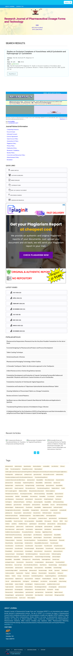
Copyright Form (16, 185)
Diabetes (7, 575)
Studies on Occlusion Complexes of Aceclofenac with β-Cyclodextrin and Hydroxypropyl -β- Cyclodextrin (36, 52)
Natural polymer (38, 469)
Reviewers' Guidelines (13, 150)
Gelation (7, 523)
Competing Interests (13, 129)
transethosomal (29, 545)
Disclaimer (10, 159)
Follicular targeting (56, 554)
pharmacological (9, 507)
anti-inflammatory (9, 499)
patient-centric (8, 488)
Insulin (63, 488)
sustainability (46, 466)
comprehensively (19, 485)
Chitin (6, 469)
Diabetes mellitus (23, 490)
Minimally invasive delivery (11, 493)
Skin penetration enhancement (36, 490)
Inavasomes (19, 540)
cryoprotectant (53, 510)
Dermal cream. (56, 559)
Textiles (13, 575)
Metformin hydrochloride (11, 515)
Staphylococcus (19, 578)
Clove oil (55, 578)
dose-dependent (39, 595)
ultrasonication (44, 510)
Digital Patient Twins (47, 532)
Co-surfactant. (50, 496)
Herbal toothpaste (46, 578)
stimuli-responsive (19, 488)
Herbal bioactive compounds (12, 556)
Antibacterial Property (19, 501)
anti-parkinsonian (58, 545)
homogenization (35, 510)
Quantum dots (19, 573)
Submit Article (14, 170)
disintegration (26, 504)
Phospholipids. (8, 551)
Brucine (52, 504)
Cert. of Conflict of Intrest (19, 190)
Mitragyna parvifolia (59, 595)
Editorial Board (31, 649)
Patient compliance (50, 490)
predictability (57, 526)
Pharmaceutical (9, 592)
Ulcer (66, 521)
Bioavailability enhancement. (41, 543)
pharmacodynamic (62, 523)
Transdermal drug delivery (41, 477)
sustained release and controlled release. (15, 480)
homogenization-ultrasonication (13, 510)
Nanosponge (18, 482)
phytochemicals (18, 537)
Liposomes (57, 570)
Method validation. (19, 592)
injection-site (57, 482)
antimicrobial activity (16, 581)
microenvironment (18, 551)
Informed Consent (12, 134)
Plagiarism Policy (11, 143)
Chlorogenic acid (26, 559)
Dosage (57, 589)
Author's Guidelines (17, 175)
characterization (60, 480)
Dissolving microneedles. (26, 493)
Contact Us (19, 6)
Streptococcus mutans (40, 584)
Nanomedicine (52, 573)
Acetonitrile (50, 589)
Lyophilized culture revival (53, 584)
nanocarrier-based (9, 554)
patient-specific (20, 529)
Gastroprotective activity (11, 597)
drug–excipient (38, 545)
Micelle (50, 570)
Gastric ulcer (22, 597)
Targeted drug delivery (28, 482)
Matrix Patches (8, 564)
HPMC (61, 521)
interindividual (41, 523)
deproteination (27, 466)
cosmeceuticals (9, 548)
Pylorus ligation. (31, 597)
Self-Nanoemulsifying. (62, 504)
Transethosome (49, 548)
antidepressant (18, 474)
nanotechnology (40, 485)
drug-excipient (17, 512)
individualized (47, 529)
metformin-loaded (58, 507)
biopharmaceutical (47, 507)
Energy (19, 575)
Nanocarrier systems (45, 554)
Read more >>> (63, 119)
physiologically (38, 526)
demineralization (37, 466)
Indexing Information (17, 200)
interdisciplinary (63, 564)
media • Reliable (9, 584)
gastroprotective (39, 592)
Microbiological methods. (41, 586)
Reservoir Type (18, 564)
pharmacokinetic (50, 485)
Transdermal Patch (60, 562)
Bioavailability (25, 496)
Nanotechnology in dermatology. (42, 556)
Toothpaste (37, 578)
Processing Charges (16, 195)
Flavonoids (61, 540)
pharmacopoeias (50, 562)
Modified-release (23, 523)
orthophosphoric (29, 589)
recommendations (39, 562)
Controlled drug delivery (37, 575)
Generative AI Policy (12, 141)
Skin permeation (40, 548)
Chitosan (62, 466)
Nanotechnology (19, 543)
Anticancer (60, 573)
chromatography (52, 586)
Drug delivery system (27, 469)
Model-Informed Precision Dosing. (13, 534)
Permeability (42, 496)
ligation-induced (58, 592)
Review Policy (11, 152)
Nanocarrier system (60, 548)
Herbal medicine (29, 543)
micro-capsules (32, 518)
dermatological (28, 551)
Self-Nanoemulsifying (58, 501)
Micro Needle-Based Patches (31, 564)
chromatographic (19, 589)
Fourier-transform (18, 521)
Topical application (46, 559)
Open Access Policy (12, 139)
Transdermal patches (15, 469)
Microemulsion (33, 496)
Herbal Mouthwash (48, 499)
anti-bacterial (59, 496)
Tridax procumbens (9, 540)
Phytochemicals (53, 540)
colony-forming (62, 581)
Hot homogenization (51, 515)
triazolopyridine (9, 474)
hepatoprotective (48, 534)
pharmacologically (38, 501)
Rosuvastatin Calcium (40, 589)
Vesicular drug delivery (29, 540)
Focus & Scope (11, 132)
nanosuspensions (39, 567)
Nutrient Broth (19, 586)
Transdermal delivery (42, 540)
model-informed (29, 526)
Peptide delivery (55, 488)
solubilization (8, 504)
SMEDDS (17, 496)
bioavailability (40, 480)
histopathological (9, 595)
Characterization (42, 573)
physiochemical (29, 499)
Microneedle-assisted (48, 474)
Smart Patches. (43, 564)
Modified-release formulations (12, 532)
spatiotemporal (32, 523)
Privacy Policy (10, 145)
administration (18, 466)
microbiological (34, 581)
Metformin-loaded (47, 512)
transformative (29, 529)
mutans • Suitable (19, 584)
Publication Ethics (12, 148)
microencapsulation (29, 521)
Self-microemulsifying (39, 493)
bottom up (34, 573)
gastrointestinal (37, 474)
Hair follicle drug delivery (32, 554)
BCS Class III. (24, 518)
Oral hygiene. (26, 581)
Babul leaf (61, 578)
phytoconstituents (58, 551)
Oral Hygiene (8, 501)
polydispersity (8, 512)
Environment (26, 575)
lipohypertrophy (9, 485)
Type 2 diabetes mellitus (38, 515)
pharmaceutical (9, 466)
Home (8, 649)
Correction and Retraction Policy (16, 155)
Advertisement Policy (13, 157)
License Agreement (12, 136)
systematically (62, 510)
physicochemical (59, 493)
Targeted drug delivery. (50, 575)
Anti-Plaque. (29, 501)
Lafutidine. (14, 523)
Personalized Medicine (27, 532)
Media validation (29, 586)
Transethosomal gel (29, 548)
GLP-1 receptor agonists (11, 490)
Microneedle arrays (30, 488)
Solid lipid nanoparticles (25, 515)
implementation (38, 529)
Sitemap (43, 649)
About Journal (10, 6)
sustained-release (42, 518)
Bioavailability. (39, 482)
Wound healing (9, 543)
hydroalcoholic (49, 592)
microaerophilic (53, 581)
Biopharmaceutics (19, 507)
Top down (27, 573)
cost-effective (54, 466)
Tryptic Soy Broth (9, 586)
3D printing (37, 532)
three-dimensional (49, 480)
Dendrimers (64, 570)
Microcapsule (48, 521)
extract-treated (48, 595)
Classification (29, 507)
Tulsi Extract (58, 499)
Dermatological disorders (27, 556)
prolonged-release (9, 562)
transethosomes (9, 545)
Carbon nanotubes (9, 573)
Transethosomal (54, 543)
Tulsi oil (7, 581)
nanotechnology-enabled (11, 570)
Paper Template (15, 180)
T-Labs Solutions (15, 653)
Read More (12, 74)
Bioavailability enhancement (12, 518)
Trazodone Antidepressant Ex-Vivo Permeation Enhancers (19, 477)
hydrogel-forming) (29, 485)
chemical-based (19, 499)
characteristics (38, 499)
